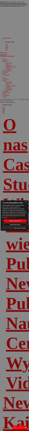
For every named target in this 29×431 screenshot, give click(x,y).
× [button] (25, 202)
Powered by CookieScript (7, 228)
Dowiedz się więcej (11, 217)
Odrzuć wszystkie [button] (15, 224)
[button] (20, 228)
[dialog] (14, 215)
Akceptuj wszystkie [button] (15, 220)
